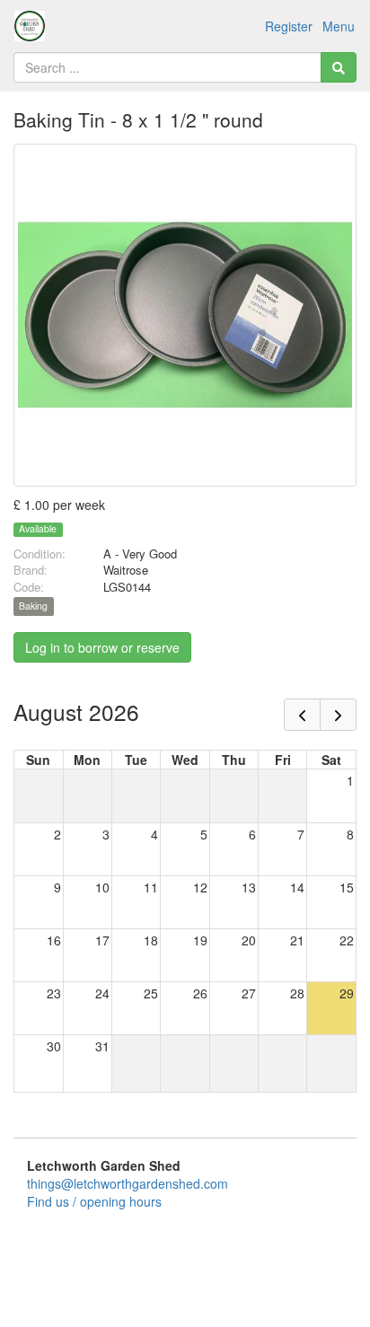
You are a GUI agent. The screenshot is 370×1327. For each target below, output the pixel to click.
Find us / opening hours (94, 1201)
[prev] (302, 715)
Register (289, 26)
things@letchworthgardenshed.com (127, 1183)
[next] (338, 715)
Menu (338, 26)
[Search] (339, 67)
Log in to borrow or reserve (102, 647)
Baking (33, 606)
